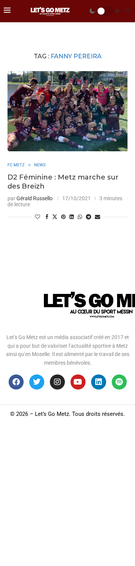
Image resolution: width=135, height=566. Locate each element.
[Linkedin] (98, 382)
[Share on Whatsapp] (80, 217)
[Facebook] (16, 382)
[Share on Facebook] (46, 217)
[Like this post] (37, 217)
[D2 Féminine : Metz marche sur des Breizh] (68, 111)
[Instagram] (57, 382)
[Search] (127, 11)
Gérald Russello (34, 198)
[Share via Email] (97, 217)
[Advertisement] (67, 494)
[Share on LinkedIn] (71, 217)
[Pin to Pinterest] (63, 217)
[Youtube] (78, 382)
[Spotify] (119, 382)
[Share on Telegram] (88, 217)
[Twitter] (36, 382)
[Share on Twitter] (54, 216)
